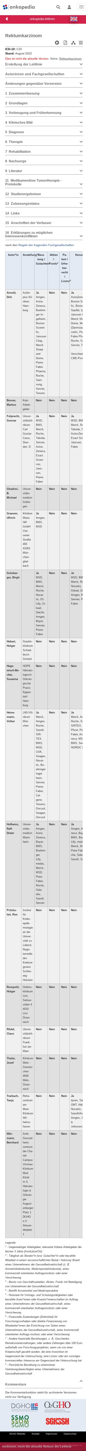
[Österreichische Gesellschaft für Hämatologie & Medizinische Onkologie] (57, 1407)
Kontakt (35, 1434)
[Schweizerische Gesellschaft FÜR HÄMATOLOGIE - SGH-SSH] (57, 1421)
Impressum (51, 1434)
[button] (74, 19)
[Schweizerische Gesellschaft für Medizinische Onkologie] (24, 1421)
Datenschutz (70, 1434)
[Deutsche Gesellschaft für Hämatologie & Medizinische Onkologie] (24, 1407)
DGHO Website (17, 1434)
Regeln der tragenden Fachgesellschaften (46, 245)
